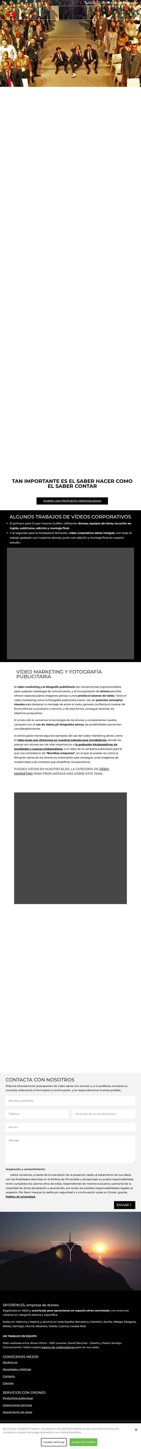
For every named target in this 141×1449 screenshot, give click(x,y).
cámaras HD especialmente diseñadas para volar (75, 985)
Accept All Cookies (83, 1442)
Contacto (9, 1376)
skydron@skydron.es (124, 2)
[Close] (136, 1429)
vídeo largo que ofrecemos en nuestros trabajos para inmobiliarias (61, 740)
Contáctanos (37, 1059)
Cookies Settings (53, 1442)
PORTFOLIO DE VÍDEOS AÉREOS (57, 133)
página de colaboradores (58, 1347)
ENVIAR (123, 1205)
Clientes (8, 1383)
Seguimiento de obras (17, 1412)
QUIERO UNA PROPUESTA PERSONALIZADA (72, 501)
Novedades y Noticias (17, 1369)
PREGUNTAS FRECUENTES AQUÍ (110, 137)
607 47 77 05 (96, 2)
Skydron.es (10, 1362)
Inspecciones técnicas (17, 1405)
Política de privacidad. (21, 1196)
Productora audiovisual (18, 1398)
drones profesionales (82, 983)
